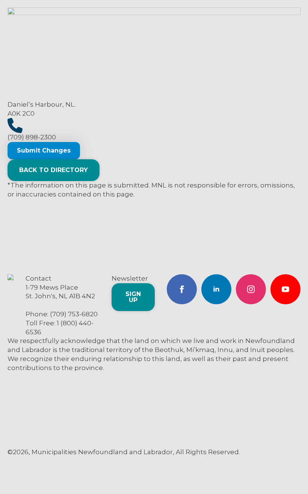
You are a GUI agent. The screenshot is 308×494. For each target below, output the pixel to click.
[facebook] (182, 289)
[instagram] (251, 289)
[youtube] (285, 289)
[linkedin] (216, 289)
